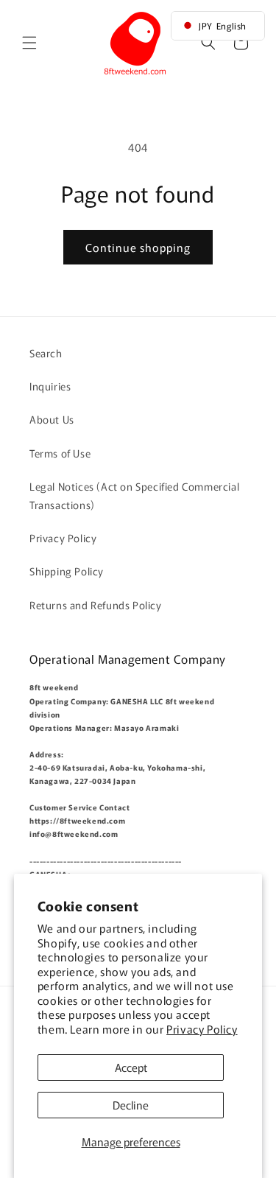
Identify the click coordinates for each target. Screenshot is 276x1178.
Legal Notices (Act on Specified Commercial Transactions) (134, 495)
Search (46, 353)
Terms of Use (60, 453)
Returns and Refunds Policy (95, 604)
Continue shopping (138, 247)
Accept (131, 1067)
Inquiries (50, 386)
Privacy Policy (201, 1029)
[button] (29, 43)
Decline (131, 1104)
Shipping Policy (66, 571)
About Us (51, 419)
